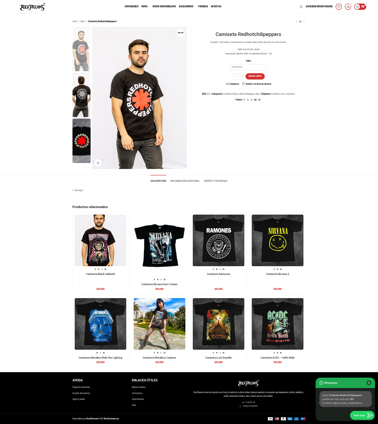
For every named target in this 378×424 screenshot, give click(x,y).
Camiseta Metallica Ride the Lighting (100, 357)
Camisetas (227, 94)
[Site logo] (32, 7)
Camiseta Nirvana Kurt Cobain (159, 284)
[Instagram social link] (251, 100)
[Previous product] (297, 21)
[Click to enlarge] (98, 163)
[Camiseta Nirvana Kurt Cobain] (159, 245)
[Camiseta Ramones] (218, 240)
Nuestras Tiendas (139, 387)
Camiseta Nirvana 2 (277, 274)
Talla (248, 61)
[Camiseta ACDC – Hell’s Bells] (277, 324)
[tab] (158, 179)
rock (282, 94)
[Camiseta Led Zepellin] (218, 324)
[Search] (301, 7)
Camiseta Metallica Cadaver (159, 357)
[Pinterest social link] (259, 100)
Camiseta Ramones (218, 274)
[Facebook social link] (244, 100)
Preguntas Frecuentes (81, 387)
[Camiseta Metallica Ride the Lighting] (100, 324)
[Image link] (248, 383)
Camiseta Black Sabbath (100, 274)
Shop (134, 405)
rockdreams (290, 94)
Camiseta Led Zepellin (218, 357)
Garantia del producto (81, 393)
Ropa (83, 21)
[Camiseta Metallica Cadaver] (159, 324)
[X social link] (248, 100)
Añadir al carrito (255, 76)
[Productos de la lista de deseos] (338, 7)
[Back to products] (300, 21)
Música (235, 94)
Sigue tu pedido (78, 399)
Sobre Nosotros (138, 399)
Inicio (74, 21)
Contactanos (137, 393)
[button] (368, 382)
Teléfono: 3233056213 (250, 406)
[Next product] (304, 21)
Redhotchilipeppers (247, 94)
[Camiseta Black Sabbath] (100, 240)
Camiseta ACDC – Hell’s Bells (277, 357)
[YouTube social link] (255, 100)
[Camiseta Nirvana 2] (277, 240)
